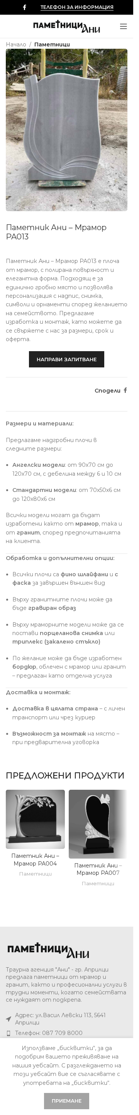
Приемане (66, 1101)
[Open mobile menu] (123, 26)
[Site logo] (66, 25)
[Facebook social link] (24, 7)
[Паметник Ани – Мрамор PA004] (35, 819)
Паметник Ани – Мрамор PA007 (98, 869)
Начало (16, 44)
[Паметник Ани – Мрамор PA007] (98, 824)
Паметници (52, 44)
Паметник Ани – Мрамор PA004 (35, 859)
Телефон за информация (77, 7)
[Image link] (48, 949)
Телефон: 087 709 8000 (49, 1033)
